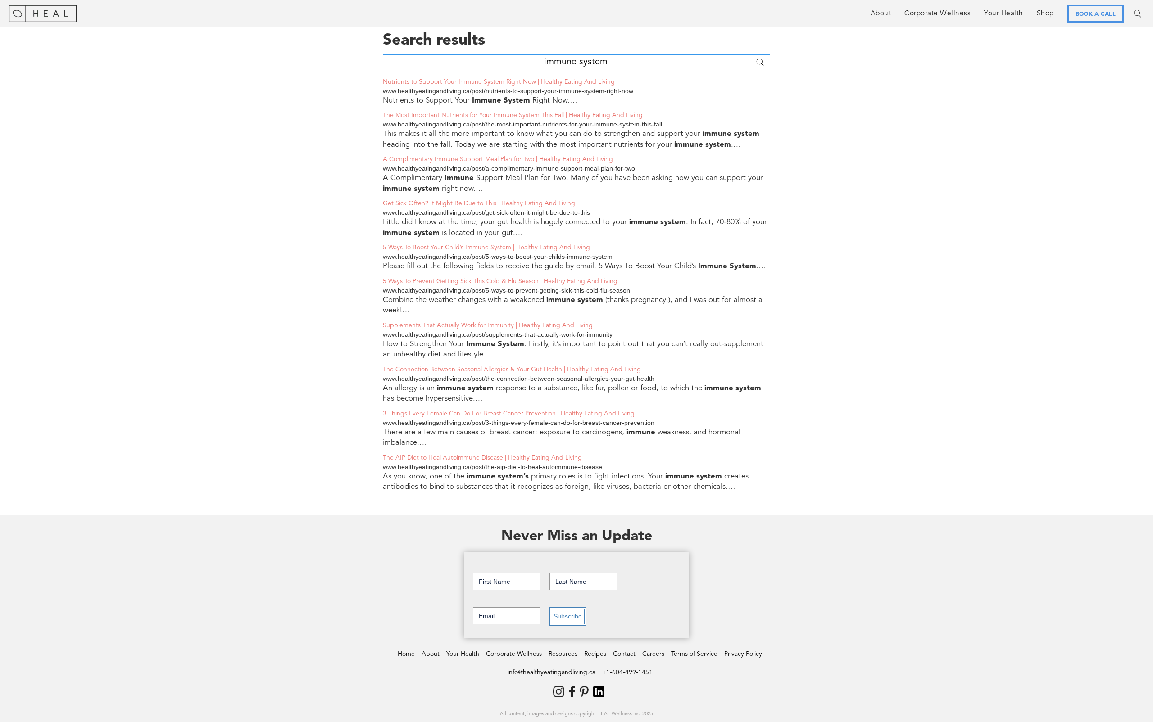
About (881, 13)
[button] (937, 13)
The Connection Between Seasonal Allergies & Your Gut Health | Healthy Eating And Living (512, 369)
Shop (1045, 13)
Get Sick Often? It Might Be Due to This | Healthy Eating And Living (479, 203)
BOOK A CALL (1096, 14)
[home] (43, 13)
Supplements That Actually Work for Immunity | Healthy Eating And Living (488, 325)
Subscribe (568, 616)
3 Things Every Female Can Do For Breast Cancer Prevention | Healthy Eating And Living (509, 414)
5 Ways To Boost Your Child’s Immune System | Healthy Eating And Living (486, 247)
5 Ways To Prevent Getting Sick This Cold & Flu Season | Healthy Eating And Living (500, 281)
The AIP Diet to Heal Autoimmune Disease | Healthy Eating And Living (482, 458)
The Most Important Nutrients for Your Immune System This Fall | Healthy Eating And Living (513, 115)
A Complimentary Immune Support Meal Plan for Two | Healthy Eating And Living (498, 159)
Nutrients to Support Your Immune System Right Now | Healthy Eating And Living (499, 82)
